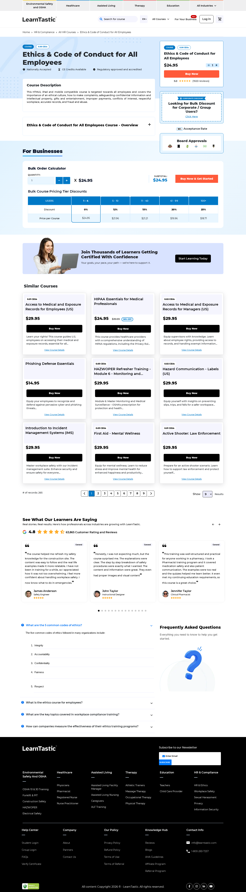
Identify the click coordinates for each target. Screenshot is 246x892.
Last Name (156, 40)
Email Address (125, 55)
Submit (147, 70)
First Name (123, 40)
